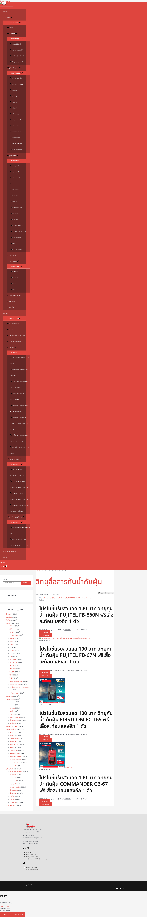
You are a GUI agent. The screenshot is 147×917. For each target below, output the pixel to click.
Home (5, 12)
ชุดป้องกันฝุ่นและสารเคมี (19, 232)
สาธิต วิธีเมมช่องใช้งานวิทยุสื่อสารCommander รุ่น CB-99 (19, 542)
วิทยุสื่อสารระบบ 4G (17, 62)
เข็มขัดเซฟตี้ (15, 166)
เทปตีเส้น (14, 184)
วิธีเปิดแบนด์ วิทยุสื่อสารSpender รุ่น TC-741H (18, 472)
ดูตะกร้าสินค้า (5, 915)
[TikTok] (120, 889)
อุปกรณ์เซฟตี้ (12, 156)
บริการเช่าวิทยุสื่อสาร (31, 868)
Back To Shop (4, 906)
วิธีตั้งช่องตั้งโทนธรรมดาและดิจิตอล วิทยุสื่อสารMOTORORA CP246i (19, 423)
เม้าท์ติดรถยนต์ (16, 132)
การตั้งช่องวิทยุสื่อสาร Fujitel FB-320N (19, 361)
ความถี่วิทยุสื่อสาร (14, 324)
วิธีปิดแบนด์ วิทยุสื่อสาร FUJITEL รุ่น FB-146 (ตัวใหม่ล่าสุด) (19, 496)
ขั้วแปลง (14, 102)
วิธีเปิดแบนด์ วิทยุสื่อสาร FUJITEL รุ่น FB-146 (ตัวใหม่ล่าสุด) (19, 484)
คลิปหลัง (14, 108)
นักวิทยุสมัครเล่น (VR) (18, 56)
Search (5, 579)
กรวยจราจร (15, 290)
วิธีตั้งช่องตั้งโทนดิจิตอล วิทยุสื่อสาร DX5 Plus (19, 397)
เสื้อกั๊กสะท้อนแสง (17, 208)
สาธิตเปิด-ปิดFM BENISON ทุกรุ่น (20, 530)
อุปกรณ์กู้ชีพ (12, 255)
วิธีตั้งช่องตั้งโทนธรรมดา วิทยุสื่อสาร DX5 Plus (19, 385)
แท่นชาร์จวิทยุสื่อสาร (17, 78)
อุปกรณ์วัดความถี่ (17, 150)
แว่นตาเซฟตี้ (15, 172)
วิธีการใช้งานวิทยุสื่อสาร (15, 517)
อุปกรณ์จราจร (13, 261)
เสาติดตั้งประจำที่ (16, 138)
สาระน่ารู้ (5, 313)
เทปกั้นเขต (15, 214)
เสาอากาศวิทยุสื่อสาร (18, 120)
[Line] (124, 889)
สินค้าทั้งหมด (6, 18)
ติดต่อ (5, 557)
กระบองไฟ (15, 220)
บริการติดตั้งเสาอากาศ (32, 870)
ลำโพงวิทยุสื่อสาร (17, 144)
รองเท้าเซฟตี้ (15, 190)
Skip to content (5, 1)
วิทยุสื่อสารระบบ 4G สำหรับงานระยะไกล (36, 859)
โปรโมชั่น (11, 28)
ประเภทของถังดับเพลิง (15, 342)
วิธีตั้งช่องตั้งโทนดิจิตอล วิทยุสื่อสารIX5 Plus (19, 373)
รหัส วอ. (11, 330)
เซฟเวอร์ (14, 96)
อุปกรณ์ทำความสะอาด (15, 295)
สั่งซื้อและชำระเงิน (18, 915)
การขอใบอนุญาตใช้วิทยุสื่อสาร (17, 336)
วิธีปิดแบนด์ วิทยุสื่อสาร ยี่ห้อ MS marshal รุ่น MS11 (19, 508)
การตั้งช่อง (12, 348)
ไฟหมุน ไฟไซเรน (13, 301)
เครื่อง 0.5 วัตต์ (16, 44)
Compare (45, 632)
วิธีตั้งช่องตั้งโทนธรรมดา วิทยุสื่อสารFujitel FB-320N (19, 438)
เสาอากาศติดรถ (16, 126)
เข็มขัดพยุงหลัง (16, 238)
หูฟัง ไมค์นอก (16, 114)
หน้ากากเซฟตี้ (16, 178)
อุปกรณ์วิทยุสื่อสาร (14, 68)
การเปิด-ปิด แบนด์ (14, 459)
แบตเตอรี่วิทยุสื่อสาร (17, 84)
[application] (11, 18)
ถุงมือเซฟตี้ (15, 202)
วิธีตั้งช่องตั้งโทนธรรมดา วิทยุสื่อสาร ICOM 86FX (19, 408)
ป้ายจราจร (15, 272)
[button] (2, 563)
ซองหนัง (14, 90)
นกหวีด (14, 243)
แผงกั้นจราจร (16, 284)
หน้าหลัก (38, 571)
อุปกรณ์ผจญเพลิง (17, 249)
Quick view (45, 635)
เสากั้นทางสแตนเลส (17, 226)
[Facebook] (117, 889)
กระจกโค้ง (15, 278)
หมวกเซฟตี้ (15, 196)
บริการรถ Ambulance (10, 551)
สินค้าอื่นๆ (11, 307)
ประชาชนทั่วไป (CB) (17, 50)
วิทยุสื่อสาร (12, 34)
